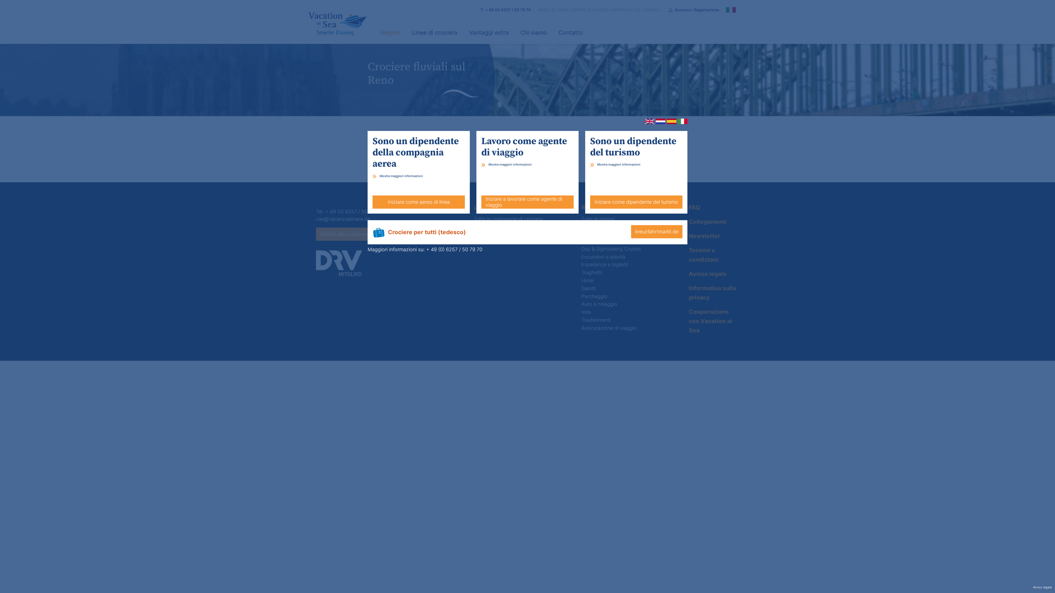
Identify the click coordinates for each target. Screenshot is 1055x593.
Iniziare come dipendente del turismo (636, 202)
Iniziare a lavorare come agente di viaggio (523, 202)
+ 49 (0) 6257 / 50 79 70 (454, 249)
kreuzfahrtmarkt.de (656, 231)
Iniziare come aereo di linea (419, 202)
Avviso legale (1042, 587)
